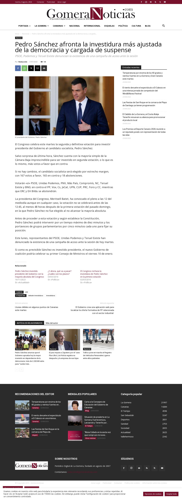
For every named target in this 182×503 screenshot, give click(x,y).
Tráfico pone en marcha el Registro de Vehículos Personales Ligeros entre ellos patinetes (97, 355)
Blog (147, 25)
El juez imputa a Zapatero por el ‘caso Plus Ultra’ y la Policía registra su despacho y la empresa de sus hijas (64, 355)
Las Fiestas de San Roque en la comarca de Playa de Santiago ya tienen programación (145, 104)
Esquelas (109, 25)
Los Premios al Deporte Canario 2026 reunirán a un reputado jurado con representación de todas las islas (144, 132)
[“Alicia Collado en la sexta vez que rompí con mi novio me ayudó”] (75, 436)
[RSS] (155, 2)
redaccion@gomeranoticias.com (82, 472)
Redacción (22, 62)
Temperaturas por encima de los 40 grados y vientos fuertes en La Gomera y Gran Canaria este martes (143, 76)
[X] (160, 2)
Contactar (40, 2)
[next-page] (21, 369)
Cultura (136, 25)
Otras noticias (90, 438)
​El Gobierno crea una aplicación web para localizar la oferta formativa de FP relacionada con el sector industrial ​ (92, 310)
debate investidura (35, 295)
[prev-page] (17, 369)
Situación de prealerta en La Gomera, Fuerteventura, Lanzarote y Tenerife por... (96, 420)
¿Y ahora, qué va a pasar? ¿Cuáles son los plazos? (59, 272)
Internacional (92, 25)
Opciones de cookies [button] (153, 494)
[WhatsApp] (24, 68)
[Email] (37, 68)
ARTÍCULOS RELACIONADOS (29, 323)
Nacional (74, 25)
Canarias (58, 25)
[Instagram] (146, 2)
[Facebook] (141, 2)
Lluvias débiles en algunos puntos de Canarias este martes (36, 308)
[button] (163, 26)
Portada (23, 25)
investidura (50, 295)
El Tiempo (88, 426)
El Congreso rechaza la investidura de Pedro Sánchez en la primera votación (93, 274)
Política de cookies (132, 483)
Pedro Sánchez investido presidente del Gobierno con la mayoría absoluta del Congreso (29, 274)
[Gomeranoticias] (91, 13)
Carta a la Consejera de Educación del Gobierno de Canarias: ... (96, 405)
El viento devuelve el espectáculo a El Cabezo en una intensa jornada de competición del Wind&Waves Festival (144, 91)
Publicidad (51, 2)
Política (123, 25)
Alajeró (35, 435)
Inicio (17, 34)
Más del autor (52, 323)
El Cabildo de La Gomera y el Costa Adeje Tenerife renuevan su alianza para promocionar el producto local (144, 117)
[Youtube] (165, 2)
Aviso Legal (62, 2)
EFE (26, 292)
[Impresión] (44, 68)
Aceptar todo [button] (171, 494)
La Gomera (40, 25)
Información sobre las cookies (154, 483)
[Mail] (151, 2)
